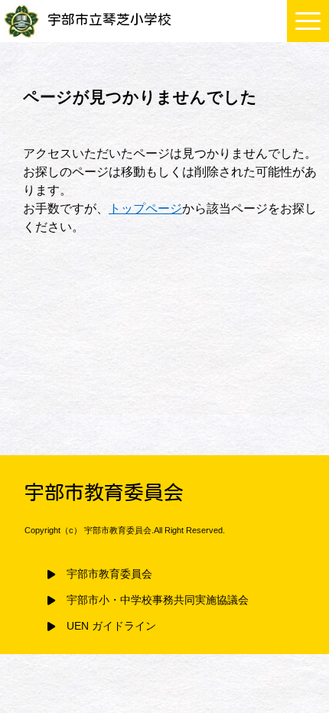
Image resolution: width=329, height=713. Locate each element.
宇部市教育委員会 (109, 574)
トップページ (145, 208)
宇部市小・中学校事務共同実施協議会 (158, 600)
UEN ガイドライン (111, 626)
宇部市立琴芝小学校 (109, 19)
